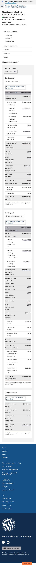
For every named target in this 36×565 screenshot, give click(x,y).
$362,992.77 (26, 108)
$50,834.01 (27, 261)
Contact (4, 458)
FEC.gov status (7, 508)
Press (4, 454)
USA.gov (4, 486)
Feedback (27, 563)
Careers (4, 451)
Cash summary (9, 41)
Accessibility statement (10, 469)
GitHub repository (8, 502)
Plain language (7, 466)
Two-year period (10, 68)
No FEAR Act (6, 480)
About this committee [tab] (11, 46)
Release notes (7, 505)
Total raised (8, 35)
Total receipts (10, 93)
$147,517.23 (26, 424)
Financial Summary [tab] (10, 31)
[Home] (15, 6)
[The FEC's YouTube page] (8, 542)
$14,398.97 (27, 131)
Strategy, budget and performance (9, 474)
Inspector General (8, 490)
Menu (2, 6)
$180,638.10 (26, 239)
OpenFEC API (6, 498)
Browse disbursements (15, 216)
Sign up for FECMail (13, 548)
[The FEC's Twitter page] (3, 542)
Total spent (8, 38)
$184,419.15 (26, 270)
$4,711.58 (27, 166)
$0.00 (29, 125)
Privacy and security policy (11, 463)
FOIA (3, 495)
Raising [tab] (6, 50)
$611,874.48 (26, 250)
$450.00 (28, 321)
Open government (8, 483)
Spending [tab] (7, 53)
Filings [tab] (6, 57)
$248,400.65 (26, 143)
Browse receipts (13, 81)
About (4, 448)
